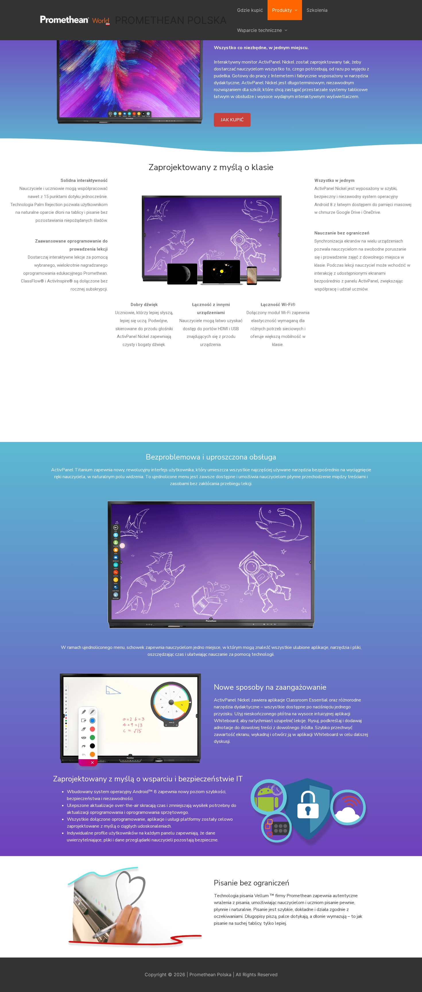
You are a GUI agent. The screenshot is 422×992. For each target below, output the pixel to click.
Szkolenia (317, 10)
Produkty (282, 10)
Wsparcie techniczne (259, 30)
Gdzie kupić (250, 10)
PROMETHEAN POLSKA (171, 20)
